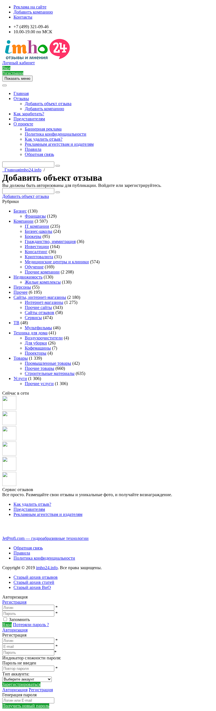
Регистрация (14, 602)
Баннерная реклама (43, 129)
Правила (33, 149)
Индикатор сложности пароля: (31, 657)
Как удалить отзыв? (43, 139)
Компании (23, 221)
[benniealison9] (9, 438)
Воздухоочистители (44, 337)
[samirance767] (9, 484)
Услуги (20, 378)
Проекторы (35, 353)
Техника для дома (31, 332)
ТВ (16, 322)
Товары (21, 358)
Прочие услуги (39, 383)
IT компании (37, 226)
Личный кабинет (18, 62)
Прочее (21, 292)
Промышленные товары (48, 363)
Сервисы (33, 317)
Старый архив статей (34, 582)
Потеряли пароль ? (31, 624)
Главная (21, 93)
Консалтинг (36, 251)
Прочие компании (42, 272)
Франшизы (35, 216)
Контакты (23, 17)
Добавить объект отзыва (48, 103)
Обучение (34, 266)
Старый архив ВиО (32, 587)
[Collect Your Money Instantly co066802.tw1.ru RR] (9, 469)
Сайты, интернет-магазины (40, 297)
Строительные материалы (50, 373)
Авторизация (15, 630)
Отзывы (21, 98)
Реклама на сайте (30, 7)
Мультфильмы (38, 327)
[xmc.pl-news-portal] (9, 454)
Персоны (22, 287)
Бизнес (20, 211)
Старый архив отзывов (36, 577)
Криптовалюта (39, 256)
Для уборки (36, 343)
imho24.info (47, 567)
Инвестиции (37, 246)
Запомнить (19, 619)
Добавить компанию (33, 12)
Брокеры (33, 236)
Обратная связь (39, 154)
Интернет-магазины (44, 302)
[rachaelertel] (9, 408)
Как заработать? (29, 113)
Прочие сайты (38, 307)
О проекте (23, 124)
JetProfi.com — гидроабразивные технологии (45, 538)
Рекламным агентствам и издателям (59, 144)
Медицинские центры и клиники (57, 261)
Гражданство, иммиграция (50, 241)
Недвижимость (28, 277)
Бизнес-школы (38, 231)
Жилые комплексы (43, 282)
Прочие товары (39, 368)
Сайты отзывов (39, 312)
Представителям (29, 118)
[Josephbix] (9, 423)
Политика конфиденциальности (55, 134)
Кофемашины (38, 348)
